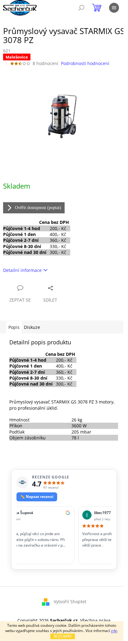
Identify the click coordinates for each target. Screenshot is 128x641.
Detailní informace (22, 270)
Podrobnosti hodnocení (85, 63)
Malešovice (17, 57)
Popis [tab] (14, 327)
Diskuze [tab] (32, 327)
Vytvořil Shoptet (70, 601)
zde (114, 630)
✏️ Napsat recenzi (36, 496)
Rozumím (62, 636)
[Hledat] (81, 8)
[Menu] (114, 8)
